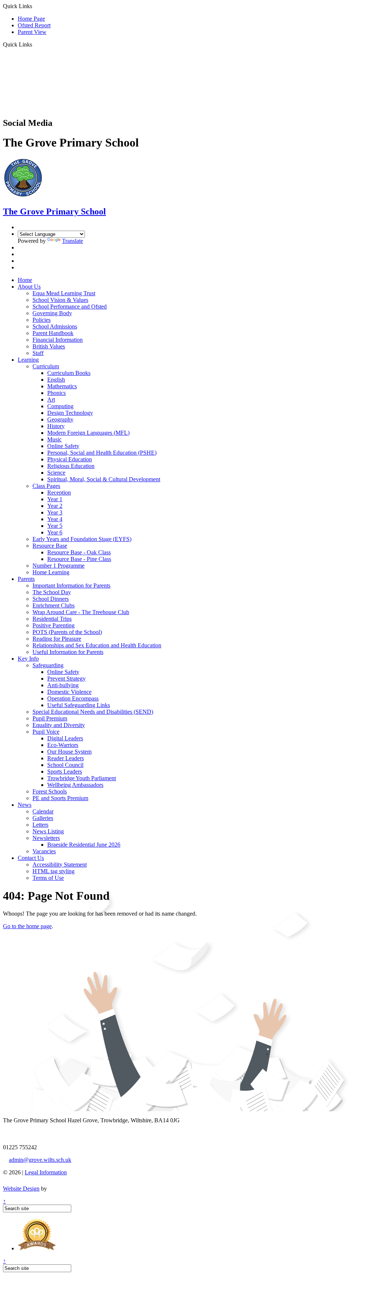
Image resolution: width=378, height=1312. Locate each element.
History (56, 426)
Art (51, 399)
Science (56, 472)
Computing (60, 406)
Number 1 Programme (58, 565)
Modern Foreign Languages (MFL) (88, 433)
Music (54, 439)
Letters (40, 825)
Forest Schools (49, 791)
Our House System (69, 751)
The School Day (51, 592)
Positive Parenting (53, 625)
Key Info (28, 658)
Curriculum (45, 366)
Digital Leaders (65, 738)
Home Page (31, 19)
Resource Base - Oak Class (79, 552)
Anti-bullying (63, 685)
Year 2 (54, 506)
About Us (29, 286)
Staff (38, 353)
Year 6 (54, 532)
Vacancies (44, 851)
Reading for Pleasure (56, 639)
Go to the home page (27, 926)
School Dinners (50, 599)
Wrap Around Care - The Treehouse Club (80, 612)
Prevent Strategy (66, 678)
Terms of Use (48, 878)
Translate (72, 241)
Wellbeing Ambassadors (75, 785)
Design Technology (70, 413)
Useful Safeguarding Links (78, 705)
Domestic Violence (69, 692)
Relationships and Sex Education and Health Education (96, 645)
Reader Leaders (65, 758)
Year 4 (54, 519)
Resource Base (49, 546)
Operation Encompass (73, 698)
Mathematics (62, 386)
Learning (28, 360)
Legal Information (46, 1172)
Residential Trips (52, 619)
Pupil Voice (45, 732)
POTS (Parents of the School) (67, 632)
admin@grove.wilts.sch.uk (40, 1160)
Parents (26, 579)
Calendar (43, 811)
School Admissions (54, 326)
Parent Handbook (52, 333)
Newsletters (46, 838)
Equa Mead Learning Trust (63, 293)
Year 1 (54, 499)
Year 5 (54, 526)
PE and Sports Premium (60, 798)
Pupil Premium (49, 718)
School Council (65, 765)
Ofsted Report (34, 25)
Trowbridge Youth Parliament (81, 778)
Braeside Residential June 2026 (83, 844)
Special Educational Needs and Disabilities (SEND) (92, 712)
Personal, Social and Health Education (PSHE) (102, 453)
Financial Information (57, 340)
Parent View (32, 32)
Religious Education (70, 466)
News (24, 805)
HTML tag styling (53, 871)
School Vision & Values (60, 300)
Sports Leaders (64, 771)
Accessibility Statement (59, 864)
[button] (35, 44)
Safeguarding (47, 665)
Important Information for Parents (71, 585)
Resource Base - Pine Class (79, 559)
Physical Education (69, 459)
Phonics (56, 393)
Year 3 (54, 512)
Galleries (42, 818)
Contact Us (31, 858)
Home (25, 280)
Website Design (21, 1188)
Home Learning (50, 572)
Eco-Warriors (62, 745)
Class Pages (46, 486)
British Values (48, 346)
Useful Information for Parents (67, 652)
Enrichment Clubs (53, 605)
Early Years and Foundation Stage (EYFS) (81, 539)
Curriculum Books (68, 373)
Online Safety (63, 446)
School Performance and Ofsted (69, 306)
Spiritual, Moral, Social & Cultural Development (103, 479)
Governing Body (52, 313)
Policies (41, 320)
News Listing (48, 831)
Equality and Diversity (58, 725)
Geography (60, 419)
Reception (59, 492)
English (56, 379)
